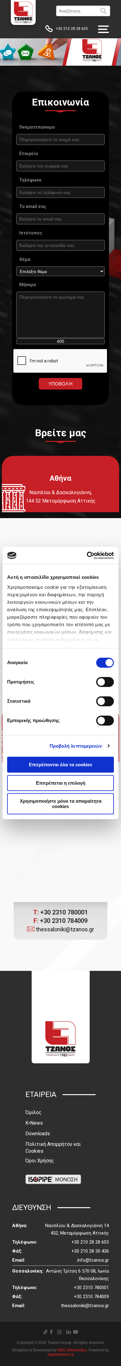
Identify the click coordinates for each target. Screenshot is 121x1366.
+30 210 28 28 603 (72, 28)
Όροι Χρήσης (39, 1161)
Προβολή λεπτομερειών (76, 746)
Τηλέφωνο (30, 179)
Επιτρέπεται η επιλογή (60, 783)
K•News (34, 1123)
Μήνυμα (27, 284)
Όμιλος (33, 1112)
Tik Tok (45, 1332)
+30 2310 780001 (60, 912)
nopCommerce (60, 1354)
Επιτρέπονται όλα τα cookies (60, 764)
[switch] (105, 682)
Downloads (37, 1134)
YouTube (75, 1332)
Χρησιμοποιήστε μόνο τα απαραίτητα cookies (60, 803)
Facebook (51, 1332)
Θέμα (24, 259)
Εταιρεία (28, 153)
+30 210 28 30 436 (90, 1251)
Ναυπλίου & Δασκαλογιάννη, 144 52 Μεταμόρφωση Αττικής (61, 496)
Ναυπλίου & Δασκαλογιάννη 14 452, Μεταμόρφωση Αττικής (77, 1229)
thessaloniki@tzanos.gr (65, 929)
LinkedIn (68, 1332)
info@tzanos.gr (93, 1260)
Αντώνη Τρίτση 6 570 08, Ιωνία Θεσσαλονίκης (77, 1274)
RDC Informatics (72, 1350)
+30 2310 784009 (60, 920)
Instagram (59, 1332)
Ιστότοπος (30, 232)
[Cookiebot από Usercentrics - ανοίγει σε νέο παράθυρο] (87, 555)
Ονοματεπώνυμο (37, 127)
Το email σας (32, 206)
